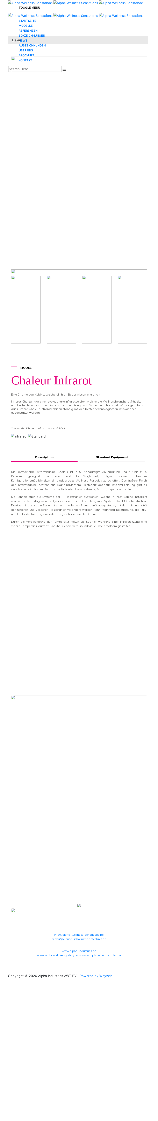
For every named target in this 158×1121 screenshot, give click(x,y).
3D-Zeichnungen (32, 35)
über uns (26, 50)
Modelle (26, 25)
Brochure (27, 55)
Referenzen (28, 30)
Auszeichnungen (32, 45)
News (23, 40)
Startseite (27, 20)
